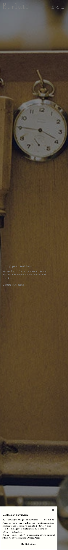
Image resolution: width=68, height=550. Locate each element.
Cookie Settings (28, 544)
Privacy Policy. (33, 538)
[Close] (53, 510)
